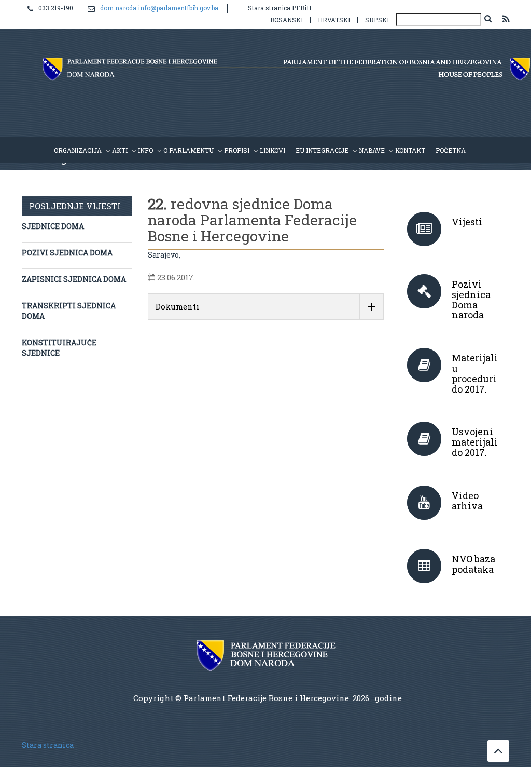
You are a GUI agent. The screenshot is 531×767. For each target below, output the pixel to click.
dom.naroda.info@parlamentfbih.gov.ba (159, 8)
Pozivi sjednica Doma (67, 253)
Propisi (236, 150)
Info (145, 150)
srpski (377, 20)
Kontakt (410, 150)
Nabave (372, 150)
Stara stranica (48, 745)
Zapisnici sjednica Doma (74, 279)
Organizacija (78, 150)
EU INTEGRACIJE (322, 150)
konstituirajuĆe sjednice (59, 348)
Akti (120, 150)
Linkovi (272, 150)
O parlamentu (188, 150)
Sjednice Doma (53, 226)
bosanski (286, 20)
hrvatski (334, 20)
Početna (451, 150)
